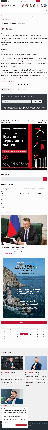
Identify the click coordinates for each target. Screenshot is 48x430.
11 (10, 331)
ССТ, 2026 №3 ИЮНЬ (5, 372)
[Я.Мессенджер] (18, 84)
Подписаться (37, 101)
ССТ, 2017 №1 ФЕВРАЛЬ (12, 16)
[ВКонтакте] (21, 84)
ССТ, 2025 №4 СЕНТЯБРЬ (6, 253)
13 (24, 331)
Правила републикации (16, 427)
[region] (15, 417)
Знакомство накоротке (7, 374)
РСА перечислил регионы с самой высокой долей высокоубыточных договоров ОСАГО (21, 193)
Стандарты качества (22, 89)
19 (17, 334)
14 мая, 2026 (12, 405)
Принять (21, 425)
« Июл (2, 341)
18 (10, 334)
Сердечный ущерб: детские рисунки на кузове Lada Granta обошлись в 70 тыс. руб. (20, 197)
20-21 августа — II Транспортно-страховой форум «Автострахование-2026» (23, 1)
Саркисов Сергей (9, 28)
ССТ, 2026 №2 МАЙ (4, 405)
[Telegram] (27, 84)
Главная (4, 16)
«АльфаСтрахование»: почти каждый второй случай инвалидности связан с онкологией (21, 202)
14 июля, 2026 (13, 372)
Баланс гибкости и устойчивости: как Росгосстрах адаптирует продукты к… (35, 375)
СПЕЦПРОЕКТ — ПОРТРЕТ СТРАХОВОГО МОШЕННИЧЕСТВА (37, 121)
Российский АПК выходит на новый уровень (13, 247)
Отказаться (9, 425)
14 (30, 331)
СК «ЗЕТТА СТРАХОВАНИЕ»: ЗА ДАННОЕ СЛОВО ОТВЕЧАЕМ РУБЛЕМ (10, 121)
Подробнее (6, 422)
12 (17, 331)
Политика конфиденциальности (30, 427)
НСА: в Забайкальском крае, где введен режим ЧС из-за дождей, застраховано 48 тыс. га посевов (24, 206)
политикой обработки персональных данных (30, 104)
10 (4, 331)
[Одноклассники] (24, 84)
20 (24, 334)
